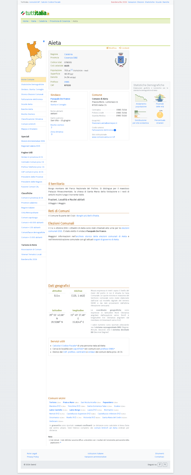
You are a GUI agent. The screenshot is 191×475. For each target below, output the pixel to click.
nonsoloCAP (34, 2)
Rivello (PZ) (74, 417)
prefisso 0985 (107, 348)
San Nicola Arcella (91, 402)
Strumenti (159, 453)
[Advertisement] (88, 376)
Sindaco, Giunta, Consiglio (32, 89)
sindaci (91, 352)
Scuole (159, 2)
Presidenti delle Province (32, 177)
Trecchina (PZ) (76, 406)
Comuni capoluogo (29, 217)
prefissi (71, 352)
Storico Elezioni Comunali (32, 94)
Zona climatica (57, 132)
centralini (81, 352)
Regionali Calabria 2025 (30, 146)
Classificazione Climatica (32, 119)
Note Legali (32, 453)
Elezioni (140, 2)
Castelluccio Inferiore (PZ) (112, 414)
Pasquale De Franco (60, 98)
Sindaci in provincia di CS (32, 157)
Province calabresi (29, 203)
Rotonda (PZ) (92, 417)
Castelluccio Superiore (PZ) (81, 414)
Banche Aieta (27, 109)
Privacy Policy (33, 457)
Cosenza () (70, 57)
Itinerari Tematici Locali (31, 254)
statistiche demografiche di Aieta (145, 90)
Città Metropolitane (29, 212)
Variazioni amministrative (95, 457)
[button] (160, 465)
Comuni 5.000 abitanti (31, 237)
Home (25, 21)
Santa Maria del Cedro (114, 417)
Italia (33, 21)
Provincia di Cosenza (60, 21)
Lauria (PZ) (95, 410)
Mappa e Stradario (29, 129)
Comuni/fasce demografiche (33, 232)
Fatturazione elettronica (31, 99)
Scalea (119, 406)
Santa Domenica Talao (99, 406)
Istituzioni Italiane (95, 453)
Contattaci (159, 457)
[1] (72, 70)
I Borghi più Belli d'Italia (87, 215)
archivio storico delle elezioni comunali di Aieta (101, 236)
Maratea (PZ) (57, 406)
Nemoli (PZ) (57, 414)
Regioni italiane (28, 208)
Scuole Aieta (26, 104)
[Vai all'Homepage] (36, 12)
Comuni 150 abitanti (30, 227)
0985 (66, 82)
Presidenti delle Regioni (31, 182)
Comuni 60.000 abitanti (32, 222)
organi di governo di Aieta (106, 239)
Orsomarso (56, 417)
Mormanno (111, 410)
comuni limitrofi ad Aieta (105, 428)
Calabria (43, 21)
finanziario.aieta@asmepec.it (104, 123)
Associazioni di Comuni (31, 249)
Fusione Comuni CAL (30, 187)
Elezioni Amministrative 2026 (33, 141)
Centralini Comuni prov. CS (32, 162)
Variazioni (132, 2)
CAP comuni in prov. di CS (32, 172)
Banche (166, 2)
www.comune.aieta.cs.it (102, 137)
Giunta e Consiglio (58, 104)
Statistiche (150, 2)
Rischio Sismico (28, 114)
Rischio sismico (57, 125)
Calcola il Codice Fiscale (64, 345)
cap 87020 (78, 348)
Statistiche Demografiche (32, 84)
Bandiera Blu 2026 (119, 2)
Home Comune (27, 79)
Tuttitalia (24, 2)
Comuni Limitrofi (28, 124)
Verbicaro (56, 421)
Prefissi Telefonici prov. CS (32, 167)
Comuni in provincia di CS (32, 198)
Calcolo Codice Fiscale (50, 2)
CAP (65, 352)
